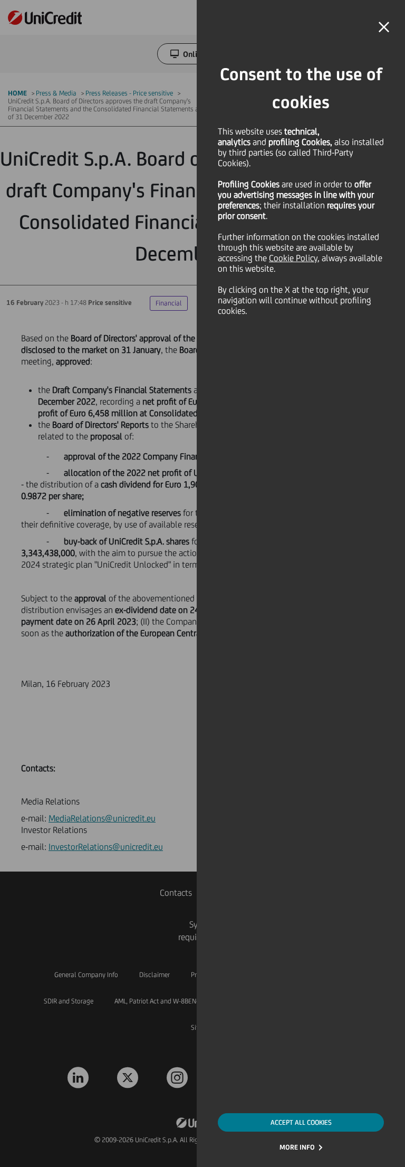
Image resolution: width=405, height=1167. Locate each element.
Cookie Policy (293, 258)
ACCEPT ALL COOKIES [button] (301, 1122)
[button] (383, 27)
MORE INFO (297, 1147)
